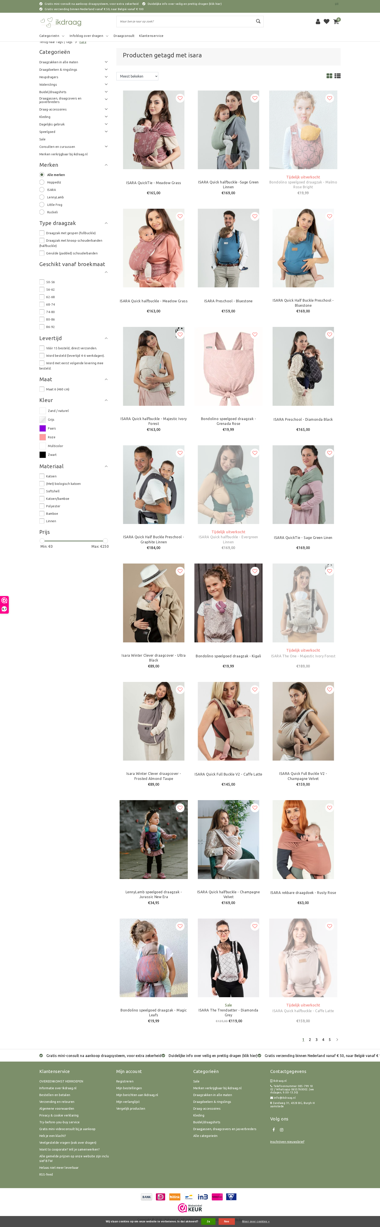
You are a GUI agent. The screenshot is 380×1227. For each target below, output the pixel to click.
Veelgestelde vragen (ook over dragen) (68, 1142)
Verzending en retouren (57, 1102)
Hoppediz (54, 182)
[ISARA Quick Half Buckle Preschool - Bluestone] (303, 248)
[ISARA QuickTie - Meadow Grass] (154, 129)
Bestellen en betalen (54, 1095)
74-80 (50, 312)
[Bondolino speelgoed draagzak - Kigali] (228, 603)
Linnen (51, 521)
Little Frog (54, 205)
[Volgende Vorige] (337, 1041)
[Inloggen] (318, 21)
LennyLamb (55, 197)
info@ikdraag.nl (285, 1097)
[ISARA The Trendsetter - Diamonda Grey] (228, 957)
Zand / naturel (58, 411)
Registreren (124, 1081)
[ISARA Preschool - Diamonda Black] (303, 366)
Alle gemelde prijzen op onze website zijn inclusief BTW (74, 1159)
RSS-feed (46, 1174)
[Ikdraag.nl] (61, 21)
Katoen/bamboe (57, 498)
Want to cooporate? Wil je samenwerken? (69, 1149)
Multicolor (55, 446)
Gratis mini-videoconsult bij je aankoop (67, 1129)
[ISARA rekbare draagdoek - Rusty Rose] (303, 839)
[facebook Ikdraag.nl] (273, 1130)
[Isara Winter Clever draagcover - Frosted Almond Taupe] (154, 721)
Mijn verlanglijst (128, 1102)
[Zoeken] (258, 21)
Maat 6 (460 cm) (57, 389)
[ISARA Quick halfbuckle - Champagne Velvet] (228, 839)
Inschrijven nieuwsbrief (287, 1142)
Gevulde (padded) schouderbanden (72, 253)
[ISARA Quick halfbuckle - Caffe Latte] (303, 957)
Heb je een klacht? (52, 1136)
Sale (196, 1081)
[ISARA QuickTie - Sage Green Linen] (303, 484)
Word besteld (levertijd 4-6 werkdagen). (75, 355)
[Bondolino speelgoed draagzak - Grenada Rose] (228, 366)
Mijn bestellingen (129, 1088)
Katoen (51, 476)
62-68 (50, 297)
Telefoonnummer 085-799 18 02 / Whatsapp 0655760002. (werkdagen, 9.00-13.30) (292, 1089)
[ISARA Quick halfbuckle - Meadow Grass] (154, 248)
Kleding (198, 1115)
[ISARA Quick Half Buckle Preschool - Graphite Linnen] (154, 484)
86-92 (50, 327)
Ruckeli (52, 212)
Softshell (53, 491)
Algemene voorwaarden (56, 1108)
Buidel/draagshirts (207, 1122)
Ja (208, 1221)
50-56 (50, 282)
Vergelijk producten (130, 1108)
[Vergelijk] (338, 4)
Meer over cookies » (256, 1221)
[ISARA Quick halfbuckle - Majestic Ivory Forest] (154, 366)
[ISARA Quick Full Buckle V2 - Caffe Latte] (228, 721)
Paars (52, 428)
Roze (51, 437)
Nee (226, 1221)
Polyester (53, 506)
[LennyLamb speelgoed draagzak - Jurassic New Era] (154, 839)
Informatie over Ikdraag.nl (58, 1088)
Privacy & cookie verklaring (59, 1115)
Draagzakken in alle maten (212, 1095)
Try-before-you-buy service (59, 1122)
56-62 (50, 289)
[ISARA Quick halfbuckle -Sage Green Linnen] (228, 129)
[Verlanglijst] (326, 21)
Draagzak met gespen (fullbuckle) (71, 233)
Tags (69, 42)
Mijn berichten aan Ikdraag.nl (137, 1095)
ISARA (51, 190)
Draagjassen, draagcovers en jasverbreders (225, 1129)
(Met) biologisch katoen (63, 484)
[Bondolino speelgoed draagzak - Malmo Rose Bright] (303, 129)
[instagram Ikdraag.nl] (281, 1130)
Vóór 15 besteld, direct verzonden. (71, 348)
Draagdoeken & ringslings (212, 1102)
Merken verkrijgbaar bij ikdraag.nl (217, 1088)
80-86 (50, 319)
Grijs (51, 419)
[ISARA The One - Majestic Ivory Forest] (303, 603)
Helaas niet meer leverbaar (59, 1167)
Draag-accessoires (207, 1108)
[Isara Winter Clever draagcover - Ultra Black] (154, 603)
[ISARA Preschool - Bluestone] (228, 248)
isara (82, 42)
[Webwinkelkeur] (190, 1208)
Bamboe (52, 513)
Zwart (52, 455)
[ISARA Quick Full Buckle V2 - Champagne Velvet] (303, 721)
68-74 (50, 304)
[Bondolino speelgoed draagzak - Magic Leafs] (154, 957)
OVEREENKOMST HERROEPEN (61, 1081)
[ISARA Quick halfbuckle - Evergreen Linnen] (228, 484)
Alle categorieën (205, 1136)
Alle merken (56, 175)
